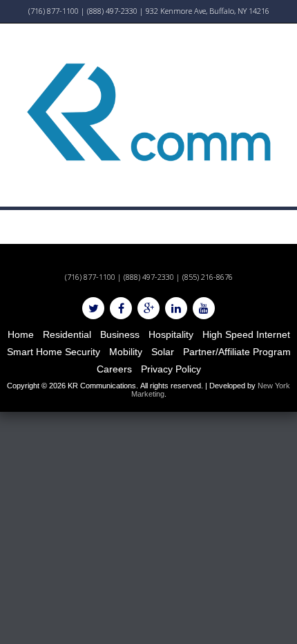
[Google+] (148, 308)
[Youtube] (204, 308)
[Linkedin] (176, 308)
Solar (162, 351)
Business (120, 334)
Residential (67, 334)
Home (21, 334)
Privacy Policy (171, 369)
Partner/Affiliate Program (237, 351)
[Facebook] (121, 308)
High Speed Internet (246, 334)
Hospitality (170, 334)
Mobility (125, 351)
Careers (114, 369)
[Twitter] (93, 308)
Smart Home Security (53, 351)
